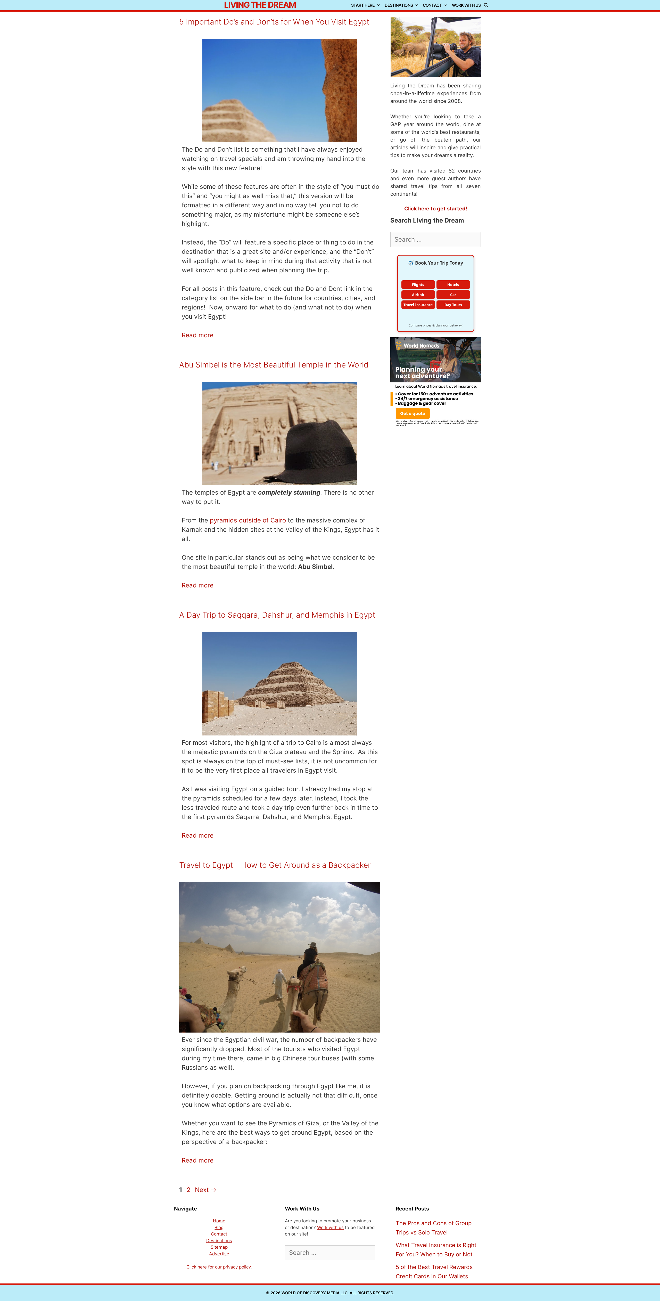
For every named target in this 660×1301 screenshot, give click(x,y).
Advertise (219, 1253)
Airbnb (418, 294)
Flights (418, 284)
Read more (197, 335)
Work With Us (466, 5)
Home (219, 1220)
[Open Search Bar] (487, 5)
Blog (219, 1227)
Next (206, 1189)
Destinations (399, 5)
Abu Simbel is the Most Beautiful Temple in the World (273, 364)
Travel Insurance (418, 304)
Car (453, 294)
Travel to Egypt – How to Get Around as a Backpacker (275, 865)
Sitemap (219, 1247)
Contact (432, 5)
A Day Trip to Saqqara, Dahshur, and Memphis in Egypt (277, 614)
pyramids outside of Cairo (248, 520)
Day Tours (453, 304)
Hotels (453, 284)
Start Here (363, 5)
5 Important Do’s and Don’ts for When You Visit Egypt (274, 21)
